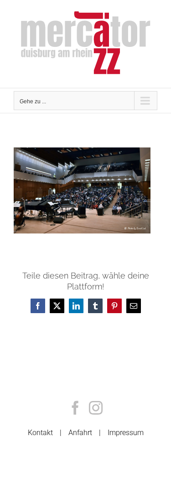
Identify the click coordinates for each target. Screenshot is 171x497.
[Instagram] (96, 408)
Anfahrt (80, 432)
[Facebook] (75, 408)
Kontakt (40, 432)
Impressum (126, 432)
